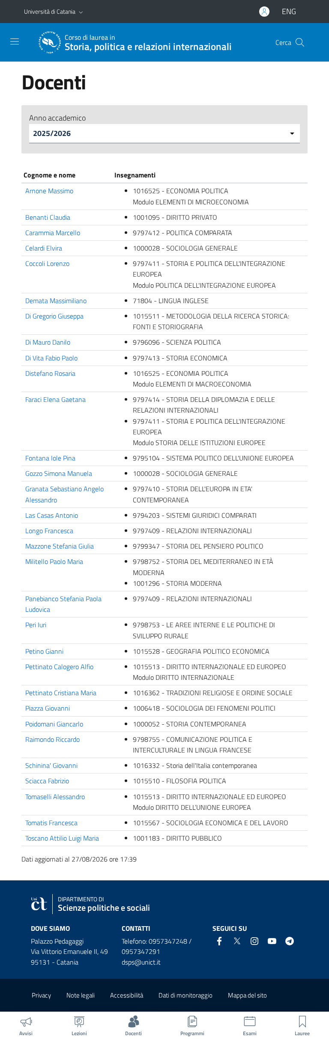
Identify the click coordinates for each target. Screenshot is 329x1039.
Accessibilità (126, 995)
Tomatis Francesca (51, 823)
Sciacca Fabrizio (47, 781)
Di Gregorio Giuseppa (54, 316)
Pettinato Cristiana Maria (60, 693)
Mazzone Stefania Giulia (59, 546)
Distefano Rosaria (50, 373)
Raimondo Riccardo (52, 739)
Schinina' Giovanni (51, 765)
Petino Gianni (44, 651)
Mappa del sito (247, 995)
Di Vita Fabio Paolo (51, 358)
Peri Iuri (35, 625)
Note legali (80, 995)
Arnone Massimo (49, 191)
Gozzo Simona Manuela (58, 473)
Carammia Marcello (52, 232)
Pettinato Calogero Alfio (59, 666)
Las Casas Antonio (51, 515)
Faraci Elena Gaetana (55, 399)
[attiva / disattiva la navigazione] (14, 41)
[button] (81, 11)
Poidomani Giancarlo (54, 724)
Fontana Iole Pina (50, 458)
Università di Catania (49, 11)
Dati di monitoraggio (185, 995)
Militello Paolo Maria (54, 561)
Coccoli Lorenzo (47, 263)
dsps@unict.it (141, 962)
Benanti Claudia (47, 217)
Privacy (41, 995)
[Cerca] (300, 42)
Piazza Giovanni (47, 708)
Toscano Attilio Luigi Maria (62, 838)
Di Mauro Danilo (47, 342)
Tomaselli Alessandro (55, 796)
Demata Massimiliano (56, 300)
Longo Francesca (49, 530)
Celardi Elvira (43, 248)
